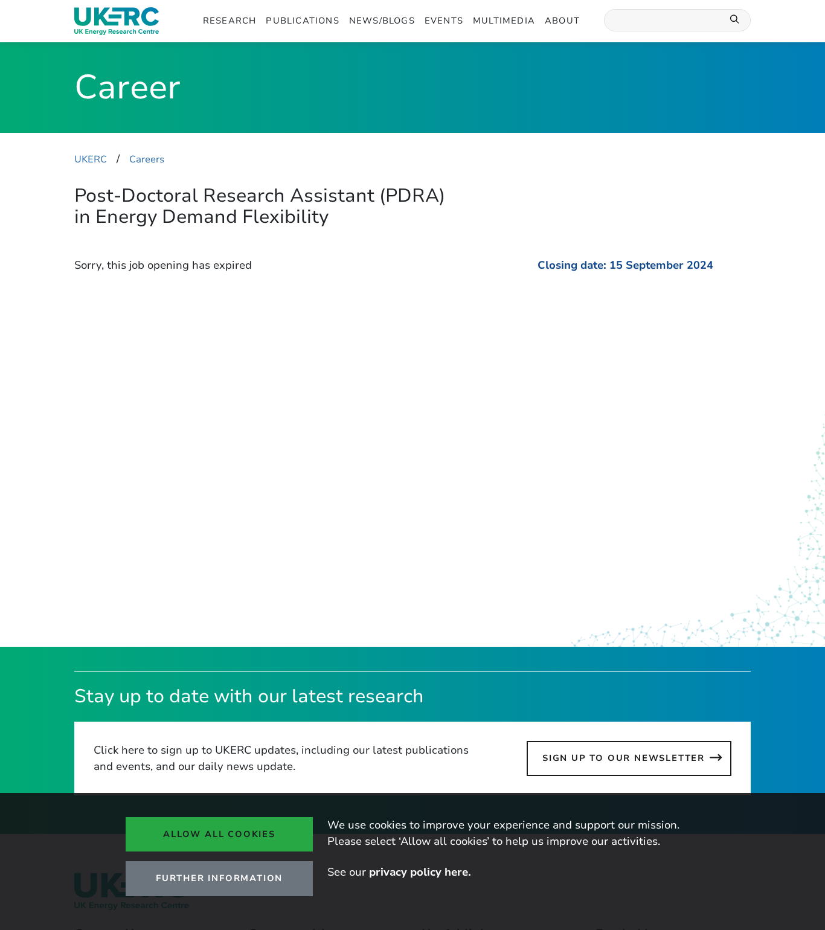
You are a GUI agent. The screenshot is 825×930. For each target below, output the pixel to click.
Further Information (219, 878)
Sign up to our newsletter (623, 758)
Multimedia (504, 20)
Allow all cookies (219, 834)
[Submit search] (735, 20)
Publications (302, 20)
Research (230, 20)
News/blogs (382, 20)
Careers (146, 159)
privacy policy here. (420, 872)
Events (444, 20)
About (562, 20)
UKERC (90, 159)
